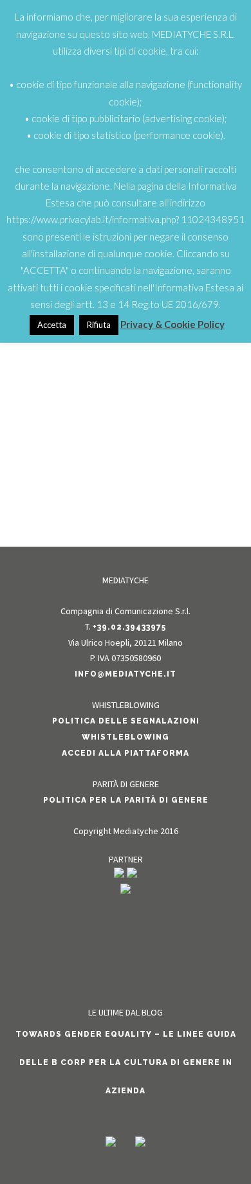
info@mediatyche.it (125, 674)
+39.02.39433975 (129, 627)
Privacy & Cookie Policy (172, 324)
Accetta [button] (51, 325)
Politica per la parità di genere (126, 800)
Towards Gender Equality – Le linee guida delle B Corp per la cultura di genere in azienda (125, 1062)
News (132, 397)
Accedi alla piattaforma (125, 753)
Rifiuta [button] (99, 325)
